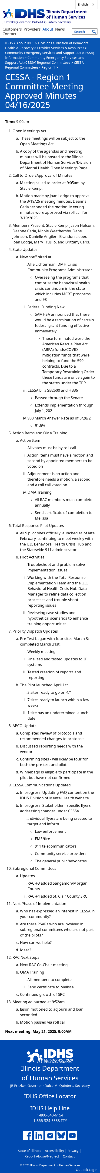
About (48, 29)
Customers (12, 29)
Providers (32, 29)
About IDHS (25, 43)
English (83, 4)
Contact (9, 33)
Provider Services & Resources (60, 48)
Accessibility (54, 1150)
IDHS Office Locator (50, 1096)
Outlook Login (86, 1169)
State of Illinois (29, 1150)
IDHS (9, 43)
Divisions (45, 43)
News (60, 29)
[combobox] (86, 4)
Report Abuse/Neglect (42, 1156)
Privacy (72, 1150)
